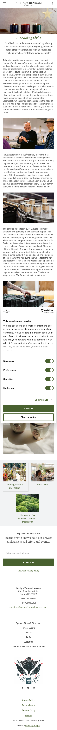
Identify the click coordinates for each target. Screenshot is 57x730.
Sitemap (28, 715)
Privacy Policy (28, 705)
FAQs (28, 637)
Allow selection (29, 417)
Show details (41, 400)
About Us (28, 642)
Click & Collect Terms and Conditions (28, 646)
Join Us (28, 632)
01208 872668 (30, 598)
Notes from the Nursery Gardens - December (27, 518)
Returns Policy (28, 710)
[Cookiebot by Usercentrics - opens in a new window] (41, 311)
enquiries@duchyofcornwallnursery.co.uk (29, 607)
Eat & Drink (42, 484)
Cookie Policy (28, 700)
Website (28, 725)
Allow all (28, 408)
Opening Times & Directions (14, 486)
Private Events (28, 628)
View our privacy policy (28, 571)
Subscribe (28, 562)
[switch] (49, 370)
